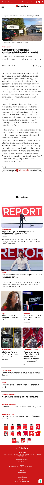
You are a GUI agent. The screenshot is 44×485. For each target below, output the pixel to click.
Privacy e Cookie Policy (22, 481)
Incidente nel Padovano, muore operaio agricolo (21, 406)
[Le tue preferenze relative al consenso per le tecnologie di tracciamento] (40, 481)
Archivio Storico (14, 16)
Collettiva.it (22, 452)
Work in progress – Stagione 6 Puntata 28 (10, 317)
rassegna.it (22, 16)
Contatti (4, 2)
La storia (22, 479)
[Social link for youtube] (39, 2)
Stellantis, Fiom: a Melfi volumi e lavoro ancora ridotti (10, 354)
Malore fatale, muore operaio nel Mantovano (20, 397)
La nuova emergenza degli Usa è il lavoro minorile (32, 317)
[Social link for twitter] (31, 2)
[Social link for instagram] (36, 2)
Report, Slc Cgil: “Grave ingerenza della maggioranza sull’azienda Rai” (18, 232)
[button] (33, 66)
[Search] (27, 2)
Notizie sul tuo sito (22, 477)
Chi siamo (22, 470)
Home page (5, 16)
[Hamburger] (3, 7)
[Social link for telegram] (42, 2)
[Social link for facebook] (34, 2)
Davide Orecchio (27, 322)
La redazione (12, 2)
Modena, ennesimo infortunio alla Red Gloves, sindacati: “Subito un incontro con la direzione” (31, 356)
